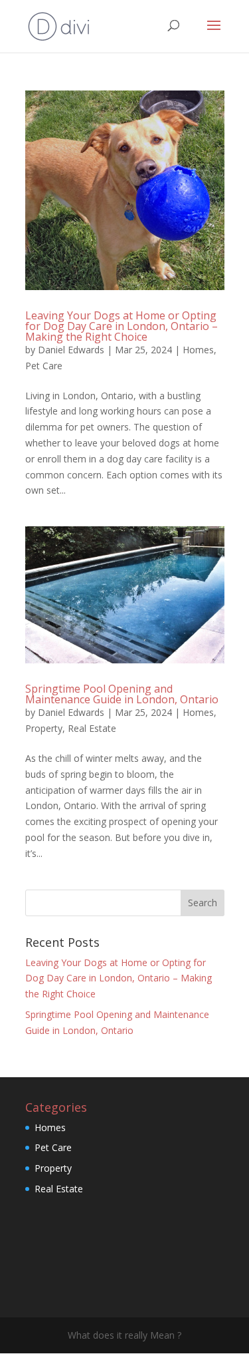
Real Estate (92, 728)
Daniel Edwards (71, 349)
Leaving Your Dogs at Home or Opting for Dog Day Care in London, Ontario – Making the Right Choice (121, 326)
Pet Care (43, 365)
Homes (198, 349)
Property (43, 728)
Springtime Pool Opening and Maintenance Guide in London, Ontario (121, 694)
